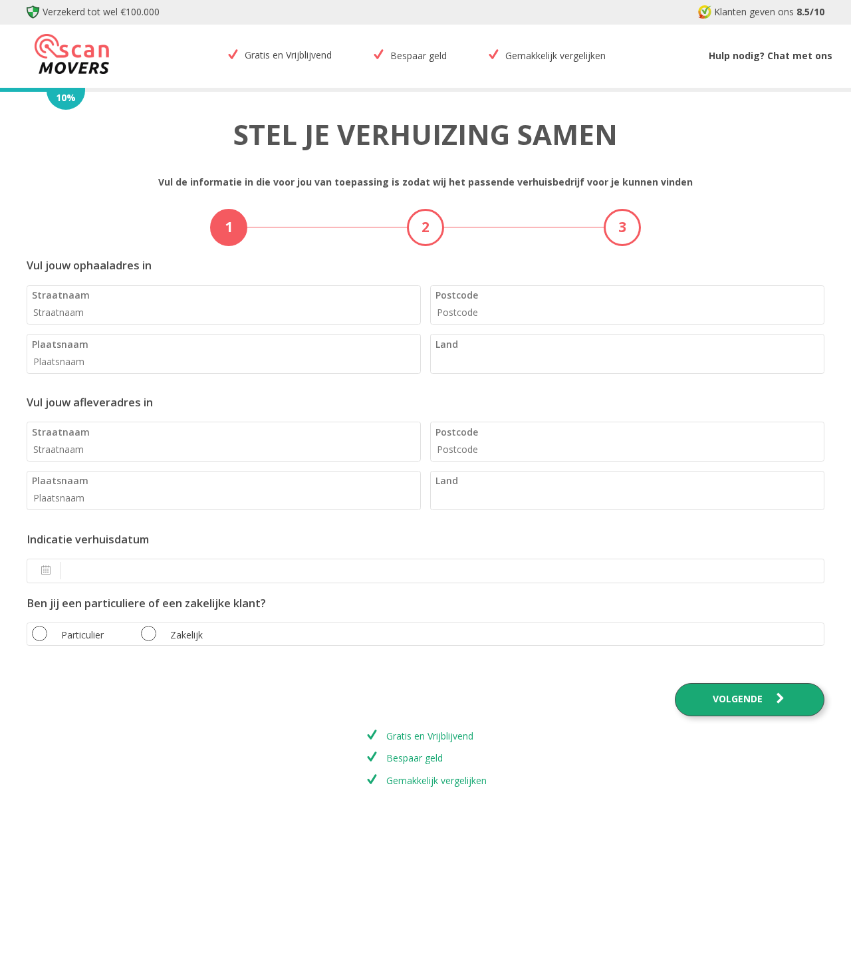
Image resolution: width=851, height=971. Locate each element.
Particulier (82, 634)
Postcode (456, 295)
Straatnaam (61, 295)
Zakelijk (186, 634)
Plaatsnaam (60, 344)
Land (446, 344)
